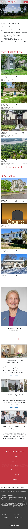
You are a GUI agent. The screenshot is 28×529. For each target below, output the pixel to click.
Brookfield (14, 461)
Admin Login (16, 520)
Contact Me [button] (14, 339)
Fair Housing (3, 517)
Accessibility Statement (18, 517)
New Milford (17, 474)
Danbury (16, 465)
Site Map (2, 520)
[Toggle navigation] (1, 2)
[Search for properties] (4, 14)
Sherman (15, 479)
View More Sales (14, 280)
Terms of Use (3, 514)
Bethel (16, 456)
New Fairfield (14, 469)
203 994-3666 (14, 334)
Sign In (26, 2)
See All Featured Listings (14, 167)
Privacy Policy (16, 514)
